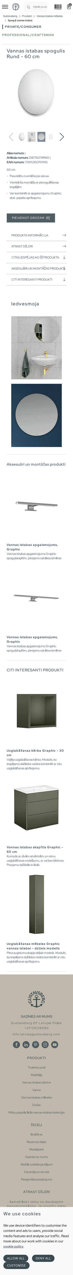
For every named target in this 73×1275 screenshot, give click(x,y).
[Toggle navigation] (5, 6)
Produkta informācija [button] (29, 235)
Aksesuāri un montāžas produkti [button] (38, 268)
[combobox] (40, 6)
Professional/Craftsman (28, 35)
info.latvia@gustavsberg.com (36, 1034)
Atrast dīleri (22, 246)
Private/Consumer (23, 27)
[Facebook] (16, 1044)
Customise (16, 1265)
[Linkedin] (26, 1044)
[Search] (28, 6)
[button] (61, 137)
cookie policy (13, 1246)
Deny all (43, 1258)
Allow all (16, 1258)
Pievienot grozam (28, 218)
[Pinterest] (35, 1044)
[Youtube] (54, 1044)
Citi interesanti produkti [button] (31, 280)
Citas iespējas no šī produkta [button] (35, 257)
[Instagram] (45, 1044)
